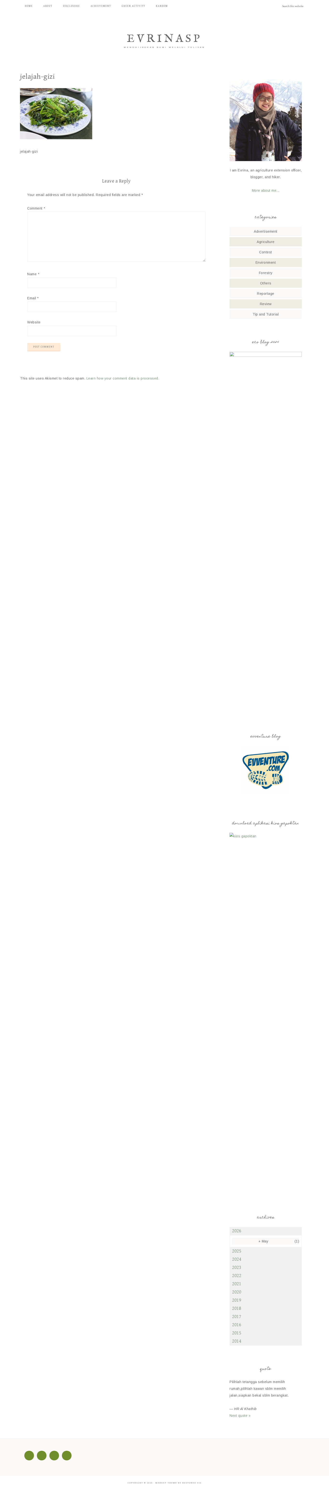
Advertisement (265, 231)
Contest (265, 252)
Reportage (265, 293)
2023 (236, 1267)
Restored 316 (191, 1483)
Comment (36, 208)
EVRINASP (164, 39)
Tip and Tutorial (266, 314)
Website (34, 322)
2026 (236, 1231)
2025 (236, 1251)
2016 (236, 1325)
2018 (236, 1308)
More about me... (266, 190)
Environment (266, 262)
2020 (236, 1292)
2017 (236, 1316)
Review (266, 304)
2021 (236, 1284)
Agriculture (266, 242)
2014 (236, 1341)
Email (33, 298)
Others (265, 283)
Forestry (266, 273)
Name (33, 274)
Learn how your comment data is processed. (122, 378)
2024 (236, 1259)
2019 (236, 1300)
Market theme (166, 1483)
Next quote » (240, 1416)
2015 (236, 1333)
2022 (236, 1276)
